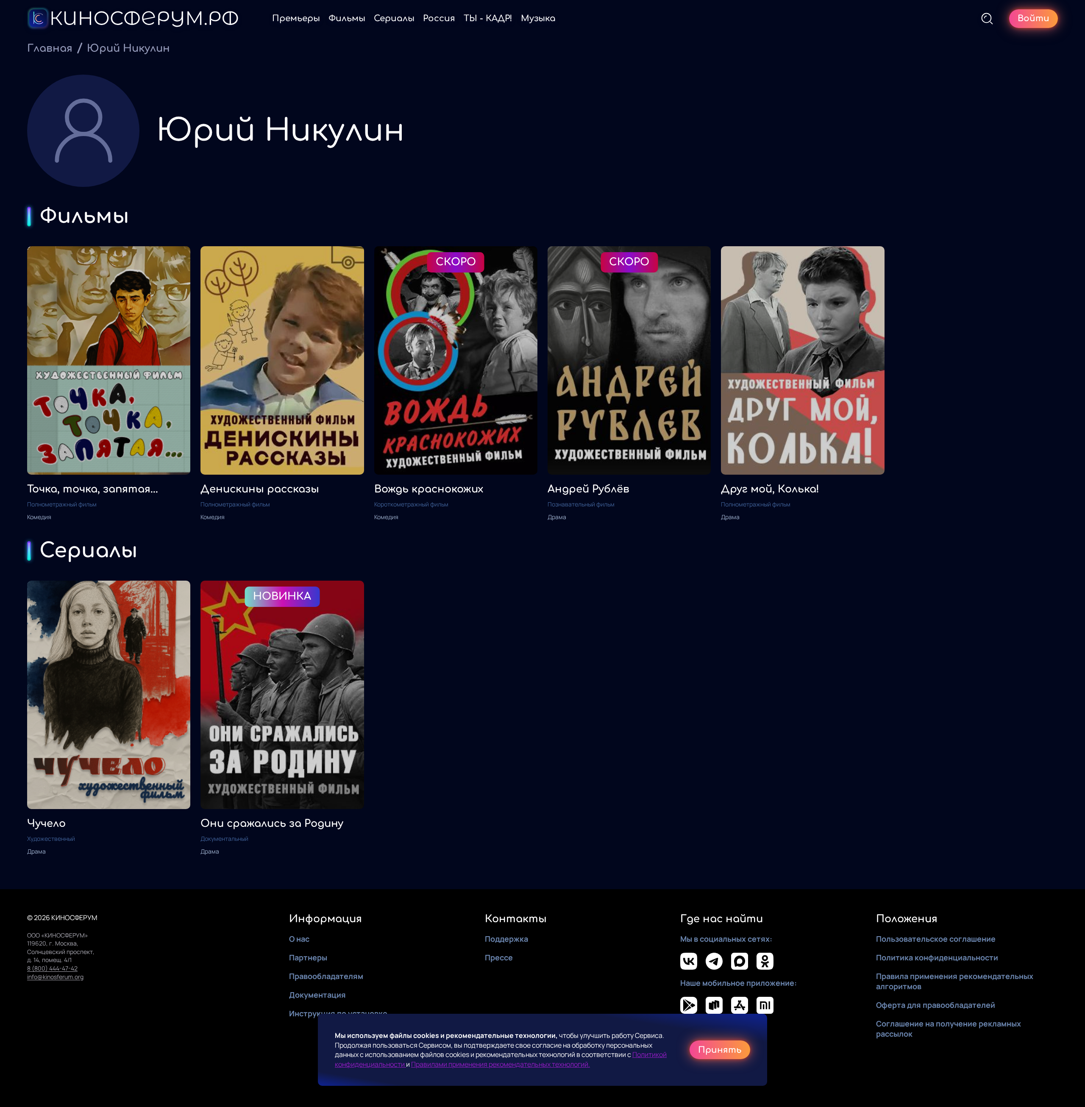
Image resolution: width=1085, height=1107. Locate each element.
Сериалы (394, 18)
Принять (720, 1050)
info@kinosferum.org (55, 977)
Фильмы (346, 18)
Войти (1033, 18)
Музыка (538, 18)
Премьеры (296, 18)
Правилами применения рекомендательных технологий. (500, 1064)
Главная (49, 48)
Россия (439, 18)
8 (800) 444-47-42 (52, 968)
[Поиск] (987, 19)
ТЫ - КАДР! (488, 18)
